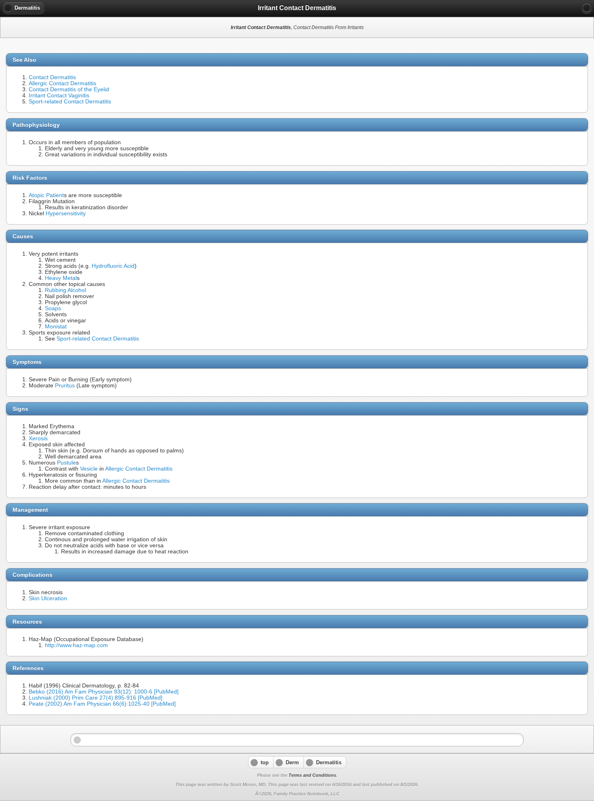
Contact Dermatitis (52, 77)
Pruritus (65, 386)
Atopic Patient (46, 195)
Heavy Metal (61, 278)
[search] (586, 8)
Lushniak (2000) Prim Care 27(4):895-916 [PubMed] (95, 698)
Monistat (56, 327)
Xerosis (38, 438)
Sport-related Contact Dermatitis (70, 102)
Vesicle (89, 469)
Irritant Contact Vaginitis (59, 96)
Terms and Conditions (312, 775)
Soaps (53, 308)
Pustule (66, 463)
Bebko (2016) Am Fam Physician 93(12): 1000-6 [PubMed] (104, 692)
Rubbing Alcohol (65, 290)
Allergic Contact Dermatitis (62, 83)
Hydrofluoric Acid (113, 266)
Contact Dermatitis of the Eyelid (69, 89)
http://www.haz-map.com (76, 645)
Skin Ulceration (48, 598)
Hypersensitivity (66, 213)
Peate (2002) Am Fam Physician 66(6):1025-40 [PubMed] (102, 704)
